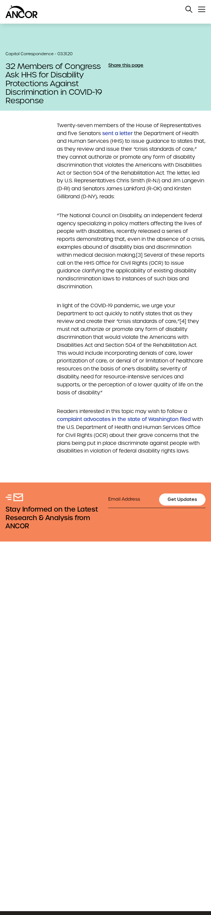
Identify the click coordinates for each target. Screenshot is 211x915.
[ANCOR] (100, 11)
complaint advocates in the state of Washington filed (124, 419)
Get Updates (182, 499)
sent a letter (117, 133)
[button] (189, 9)
